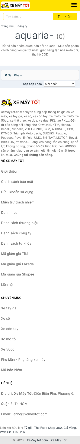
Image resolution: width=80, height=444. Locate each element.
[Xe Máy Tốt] (22, 102)
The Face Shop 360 (48, 427)
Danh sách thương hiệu (19, 223)
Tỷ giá (28, 427)
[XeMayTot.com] (21, 5)
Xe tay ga (8, 308)
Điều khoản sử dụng (17, 192)
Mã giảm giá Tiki (14, 253)
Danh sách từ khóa (16, 243)
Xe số (5, 318)
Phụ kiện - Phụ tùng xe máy (23, 359)
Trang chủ (7, 26)
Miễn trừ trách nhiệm (18, 202)
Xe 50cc (7, 349)
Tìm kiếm (65, 16)
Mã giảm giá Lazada (17, 264)
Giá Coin (19, 432)
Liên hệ (7, 284)
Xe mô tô (8, 339)
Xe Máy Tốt (59, 440)
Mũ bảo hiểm (11, 370)
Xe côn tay (9, 329)
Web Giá (6, 432)
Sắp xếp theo (32, 84)
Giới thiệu (9, 171)
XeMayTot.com (37, 440)
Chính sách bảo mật (17, 181)
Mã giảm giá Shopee (17, 274)
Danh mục (9, 212)
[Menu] (74, 5)
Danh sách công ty (16, 233)
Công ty (22, 26)
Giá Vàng (70, 427)
